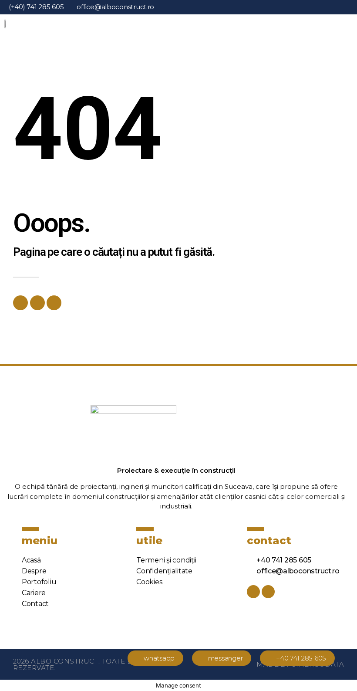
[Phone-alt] (54, 302)
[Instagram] (345, 7)
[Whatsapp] (37, 302)
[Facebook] (20, 302)
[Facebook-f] (338, 7)
